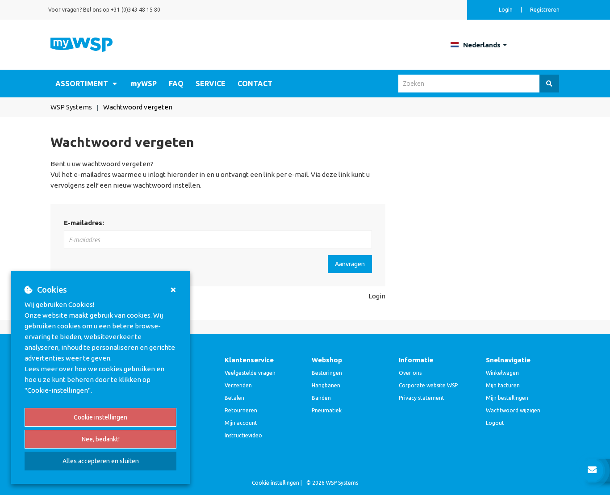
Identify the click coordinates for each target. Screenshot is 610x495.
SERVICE (211, 84)
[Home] (81, 44)
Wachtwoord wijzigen (513, 410)
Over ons (410, 373)
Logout (495, 423)
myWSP (144, 84)
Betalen (234, 398)
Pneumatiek (327, 410)
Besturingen (327, 373)
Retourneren (241, 410)
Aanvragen (350, 264)
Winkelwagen (502, 373)
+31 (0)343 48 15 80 (135, 10)
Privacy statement (421, 398)
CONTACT (255, 84)
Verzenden (238, 385)
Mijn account (241, 423)
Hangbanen (326, 385)
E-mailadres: (84, 223)
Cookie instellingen (100, 417)
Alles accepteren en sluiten (101, 461)
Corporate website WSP (428, 385)
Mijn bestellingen (507, 398)
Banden (321, 398)
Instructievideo (243, 435)
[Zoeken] (549, 83)
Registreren (545, 10)
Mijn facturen (503, 385)
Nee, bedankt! (101, 439)
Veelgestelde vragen (250, 373)
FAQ (176, 84)
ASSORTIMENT (81, 84)
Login (376, 296)
